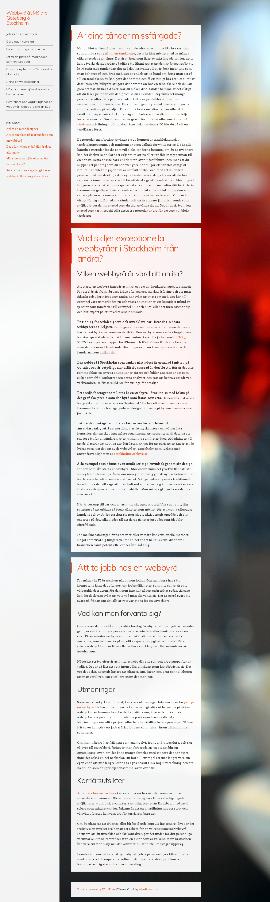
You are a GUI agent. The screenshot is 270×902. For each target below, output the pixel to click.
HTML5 (179, 337)
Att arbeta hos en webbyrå (96, 793)
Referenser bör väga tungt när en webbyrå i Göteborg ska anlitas (29, 104)
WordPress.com (148, 889)
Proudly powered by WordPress (96, 889)
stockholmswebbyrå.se (131, 453)
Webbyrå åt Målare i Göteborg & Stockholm (27, 18)
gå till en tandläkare (120, 53)
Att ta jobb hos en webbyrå (127, 567)
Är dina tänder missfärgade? (130, 35)
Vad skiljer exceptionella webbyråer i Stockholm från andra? (127, 248)
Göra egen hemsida (20, 41)
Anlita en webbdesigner (22, 82)
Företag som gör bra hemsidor (28, 49)
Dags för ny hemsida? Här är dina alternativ (29, 71)
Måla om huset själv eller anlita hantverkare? (27, 91)
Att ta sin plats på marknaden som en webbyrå (26, 59)
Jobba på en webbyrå (21, 34)
